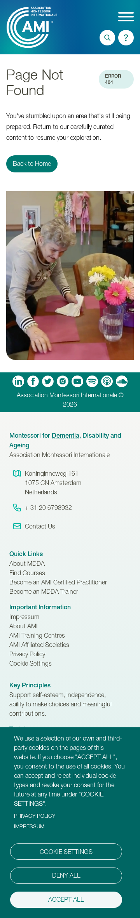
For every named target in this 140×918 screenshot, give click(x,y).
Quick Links (26, 554)
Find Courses (27, 572)
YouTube (77, 381)
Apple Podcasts (107, 381)
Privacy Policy (27, 653)
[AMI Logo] (17, 27)
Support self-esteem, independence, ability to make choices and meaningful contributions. (60, 704)
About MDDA (27, 563)
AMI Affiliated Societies (39, 644)
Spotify (92, 381)
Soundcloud (122, 381)
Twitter (48, 381)
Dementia (65, 435)
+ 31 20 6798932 (48, 507)
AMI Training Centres (37, 635)
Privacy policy (34, 816)
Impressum (24, 616)
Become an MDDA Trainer (43, 591)
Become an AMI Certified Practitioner (58, 582)
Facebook (33, 381)
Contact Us (40, 526)
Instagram (62, 381)
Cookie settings (66, 851)
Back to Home (32, 163)
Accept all (66, 899)
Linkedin (18, 381)
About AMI (23, 625)
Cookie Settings (30, 663)
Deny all (66, 875)
